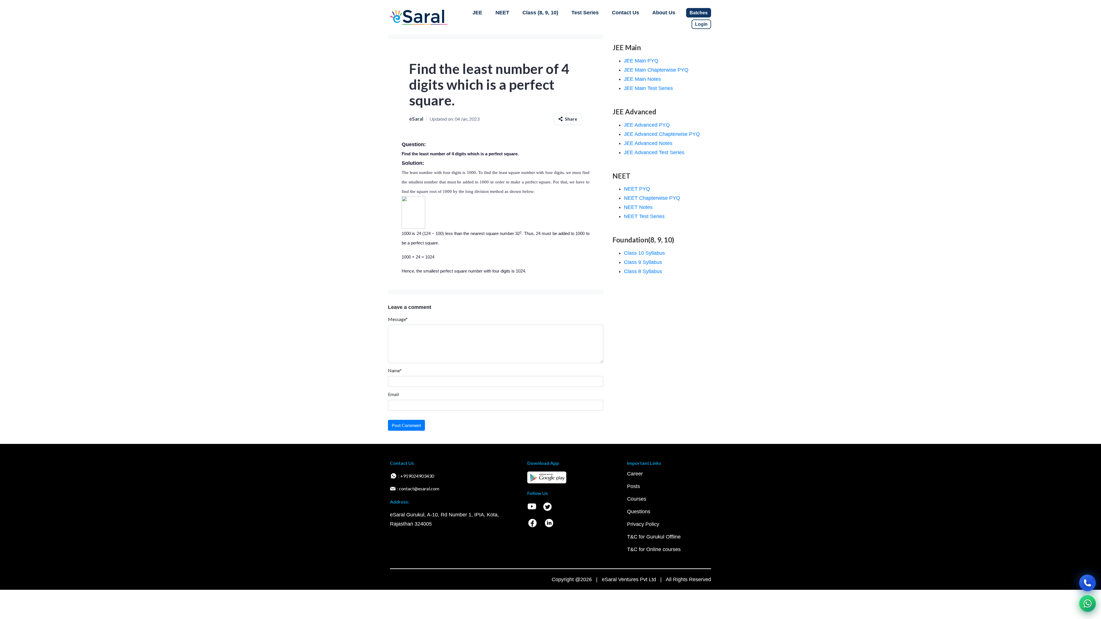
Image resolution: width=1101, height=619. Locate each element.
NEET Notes (638, 207)
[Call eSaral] (1087, 583)
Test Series (585, 12)
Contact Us (625, 12)
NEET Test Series (644, 216)
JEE (477, 12)
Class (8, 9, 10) (540, 12)
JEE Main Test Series (648, 88)
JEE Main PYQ (641, 61)
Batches (699, 12)
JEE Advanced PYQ (647, 125)
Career (635, 474)
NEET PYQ (637, 189)
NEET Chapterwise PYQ (652, 198)
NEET (502, 12)
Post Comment (406, 425)
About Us (663, 12)
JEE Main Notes (642, 79)
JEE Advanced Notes (648, 143)
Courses (636, 499)
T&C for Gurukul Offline (654, 537)
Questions (638, 511)
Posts (633, 486)
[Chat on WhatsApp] (1087, 603)
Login (701, 24)
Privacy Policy (643, 524)
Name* (395, 370)
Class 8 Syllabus (643, 271)
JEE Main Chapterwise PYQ (656, 70)
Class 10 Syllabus (644, 253)
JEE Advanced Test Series (654, 152)
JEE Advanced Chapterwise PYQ (662, 134)
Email (393, 394)
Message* (398, 319)
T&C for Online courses (654, 549)
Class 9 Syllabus (643, 262)
